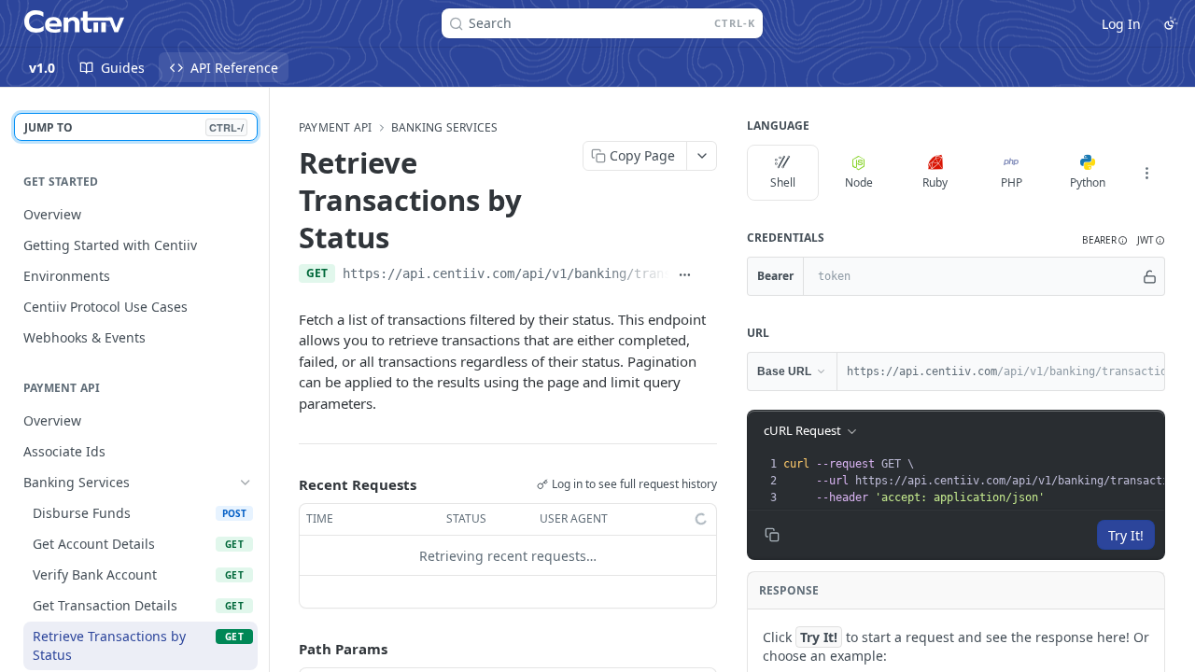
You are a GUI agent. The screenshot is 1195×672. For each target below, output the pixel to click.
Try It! (1126, 535)
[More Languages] (1146, 173)
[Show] (1150, 276)
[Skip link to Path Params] (285, 649)
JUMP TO (134, 127)
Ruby (935, 182)
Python (1087, 182)
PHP (1011, 182)
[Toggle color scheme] (1171, 23)
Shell (782, 182)
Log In (1121, 24)
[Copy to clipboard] (709, 275)
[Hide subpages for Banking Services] (245, 482)
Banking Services (445, 127)
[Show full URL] (685, 275)
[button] (1105, 240)
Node (859, 182)
